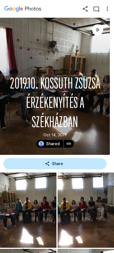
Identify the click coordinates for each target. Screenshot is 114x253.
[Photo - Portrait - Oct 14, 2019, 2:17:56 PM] (86, 210)
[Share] (85, 8)
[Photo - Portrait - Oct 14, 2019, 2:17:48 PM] (28, 210)
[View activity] (96, 8)
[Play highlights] (97, 29)
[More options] (107, 8)
